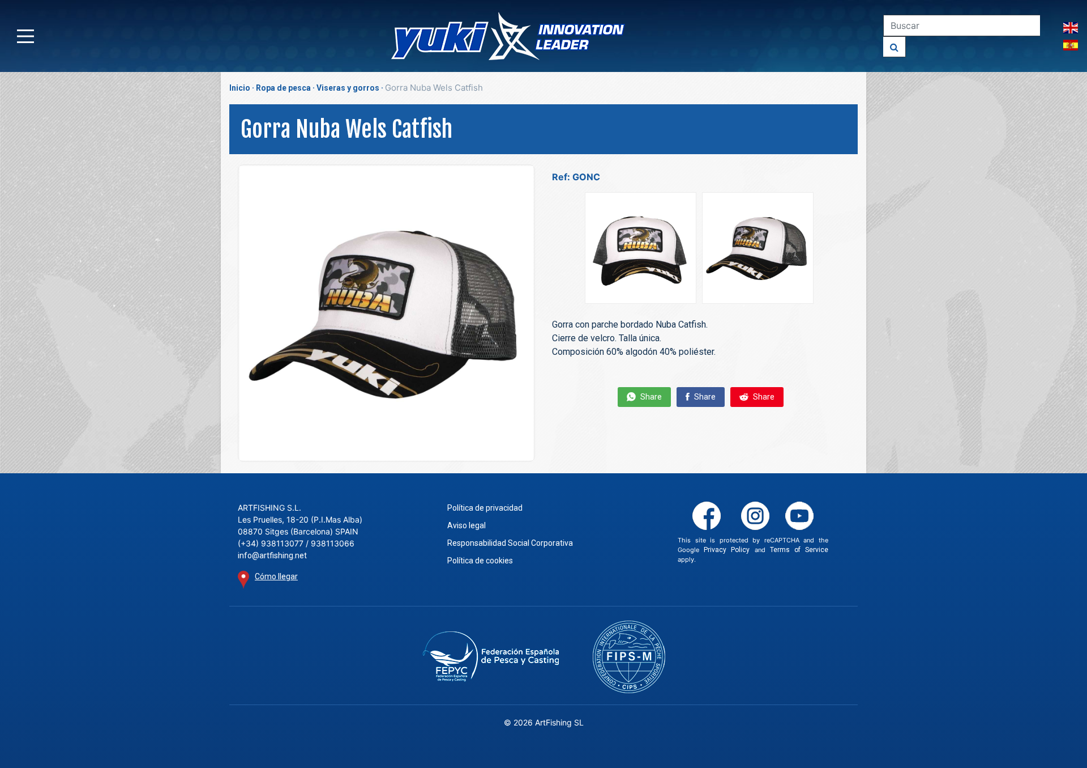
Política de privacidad (485, 507)
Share (650, 396)
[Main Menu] (25, 36)
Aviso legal (466, 525)
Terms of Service (799, 550)
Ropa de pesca (283, 87)
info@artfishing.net (272, 555)
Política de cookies (480, 560)
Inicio (239, 87)
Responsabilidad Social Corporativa (510, 543)
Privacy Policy (727, 550)
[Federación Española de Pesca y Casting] (490, 656)
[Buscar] (894, 46)
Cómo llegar (276, 576)
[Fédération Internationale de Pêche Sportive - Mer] (629, 657)
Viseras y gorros (347, 87)
